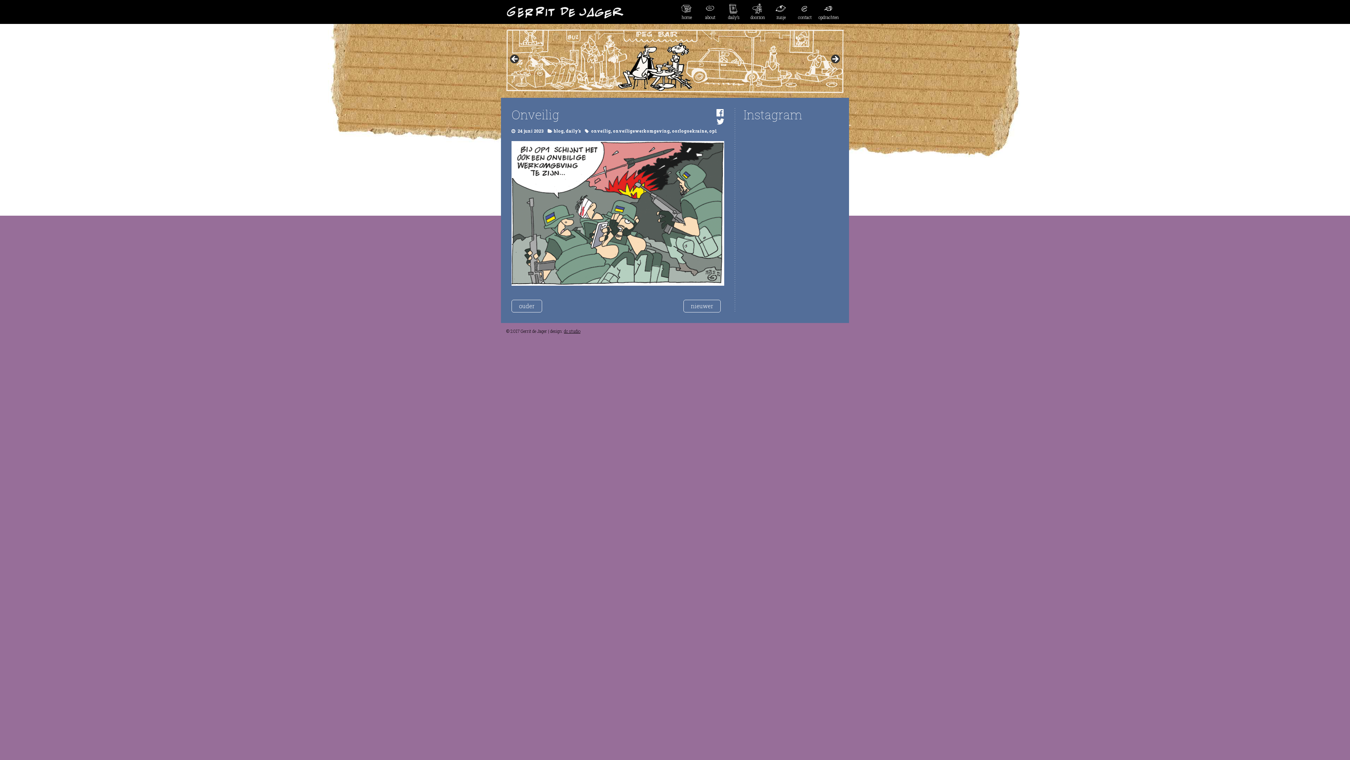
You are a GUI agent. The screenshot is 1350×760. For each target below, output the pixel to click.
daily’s (734, 17)
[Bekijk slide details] (675, 61)
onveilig (601, 131)
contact (805, 17)
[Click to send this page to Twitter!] (720, 121)
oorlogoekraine (689, 131)
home (687, 17)
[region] (675, 61)
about (710, 17)
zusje (781, 17)
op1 (713, 131)
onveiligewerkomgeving (641, 131)
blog (559, 131)
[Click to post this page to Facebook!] (720, 112)
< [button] (515, 59)
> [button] (835, 59)
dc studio (572, 331)
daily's (573, 131)
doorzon (758, 17)
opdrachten (828, 17)
